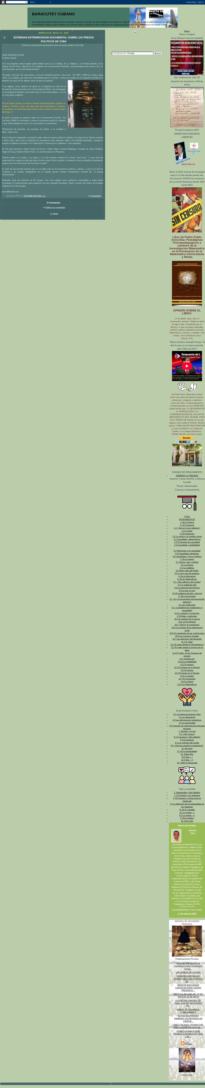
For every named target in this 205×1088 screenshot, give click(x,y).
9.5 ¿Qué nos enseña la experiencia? (187, 746)
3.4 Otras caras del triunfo (187, 571)
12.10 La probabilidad (187, 662)
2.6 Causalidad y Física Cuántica (187, 557)
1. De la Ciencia (187, 522)
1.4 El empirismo (187, 534)
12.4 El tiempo (187, 670)
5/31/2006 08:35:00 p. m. (35, 196)
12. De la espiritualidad (187, 751)
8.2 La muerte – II (187, 815)
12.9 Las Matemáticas (187, 684)
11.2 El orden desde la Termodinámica (187, 645)
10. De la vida (187, 821)
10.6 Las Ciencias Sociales (187, 636)
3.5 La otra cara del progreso (187, 573)
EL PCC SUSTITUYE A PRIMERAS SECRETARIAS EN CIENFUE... (188, 1018)
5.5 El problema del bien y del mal (187, 593)
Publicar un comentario (55, 207)
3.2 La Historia (187, 565)
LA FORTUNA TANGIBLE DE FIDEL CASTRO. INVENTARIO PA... (188, 1003)
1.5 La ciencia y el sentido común (187, 537)
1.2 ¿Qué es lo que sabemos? (187, 528)
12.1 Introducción (186, 659)
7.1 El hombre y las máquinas (187, 795)
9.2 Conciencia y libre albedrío (187, 737)
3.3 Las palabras (187, 568)
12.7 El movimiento (187, 679)
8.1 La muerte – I (187, 813)
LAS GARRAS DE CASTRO (188, 972)
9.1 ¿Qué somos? (187, 734)
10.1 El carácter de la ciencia (187, 619)
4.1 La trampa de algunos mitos (187, 714)
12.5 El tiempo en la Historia (187, 673)
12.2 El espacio (187, 665)
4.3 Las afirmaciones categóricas (187, 720)
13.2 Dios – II (187, 760)
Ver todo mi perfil (188, 914)
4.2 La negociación (187, 717)
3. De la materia (187, 559)
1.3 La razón (187, 531)
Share (186, 31)
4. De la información (187, 576)
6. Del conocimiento (187, 596)
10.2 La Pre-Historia (187, 622)
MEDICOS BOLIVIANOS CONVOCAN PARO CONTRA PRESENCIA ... (188, 988)
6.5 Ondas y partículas (187, 616)
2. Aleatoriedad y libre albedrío (187, 793)
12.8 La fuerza (187, 682)
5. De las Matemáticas (187, 579)
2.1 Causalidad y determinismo (187, 539)
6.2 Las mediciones (187, 605)
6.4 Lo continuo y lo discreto (187, 613)
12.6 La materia (187, 676)
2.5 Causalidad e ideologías (187, 554)
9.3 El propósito (187, 740)
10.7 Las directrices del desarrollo (187, 639)
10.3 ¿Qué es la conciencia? (187, 625)
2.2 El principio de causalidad (187, 542)
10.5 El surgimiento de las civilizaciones (187, 633)
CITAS (187, 517)
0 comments (95, 196)
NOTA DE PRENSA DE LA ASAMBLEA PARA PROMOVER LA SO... (188, 966)
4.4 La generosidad (187, 723)
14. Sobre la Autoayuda (187, 763)
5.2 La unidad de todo (187, 585)
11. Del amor (187, 749)
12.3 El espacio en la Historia (187, 667)
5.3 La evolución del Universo (187, 588)
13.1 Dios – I (187, 757)
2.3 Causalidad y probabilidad (187, 545)
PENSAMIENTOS (187, 520)
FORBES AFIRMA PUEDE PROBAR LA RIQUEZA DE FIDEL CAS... (188, 1034)
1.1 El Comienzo (187, 525)
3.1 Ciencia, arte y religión (187, 562)
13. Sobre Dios (187, 754)
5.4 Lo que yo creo (187, 591)
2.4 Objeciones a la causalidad (187, 551)
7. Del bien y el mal (187, 731)
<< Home (54, 214)
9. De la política (187, 818)
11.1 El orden (187, 642)
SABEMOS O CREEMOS (187, 476)
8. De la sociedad (187, 810)
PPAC (192, 833)
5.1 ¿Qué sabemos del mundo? (187, 582)
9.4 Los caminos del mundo (187, 743)
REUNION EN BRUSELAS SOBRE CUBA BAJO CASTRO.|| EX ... (188, 979)
